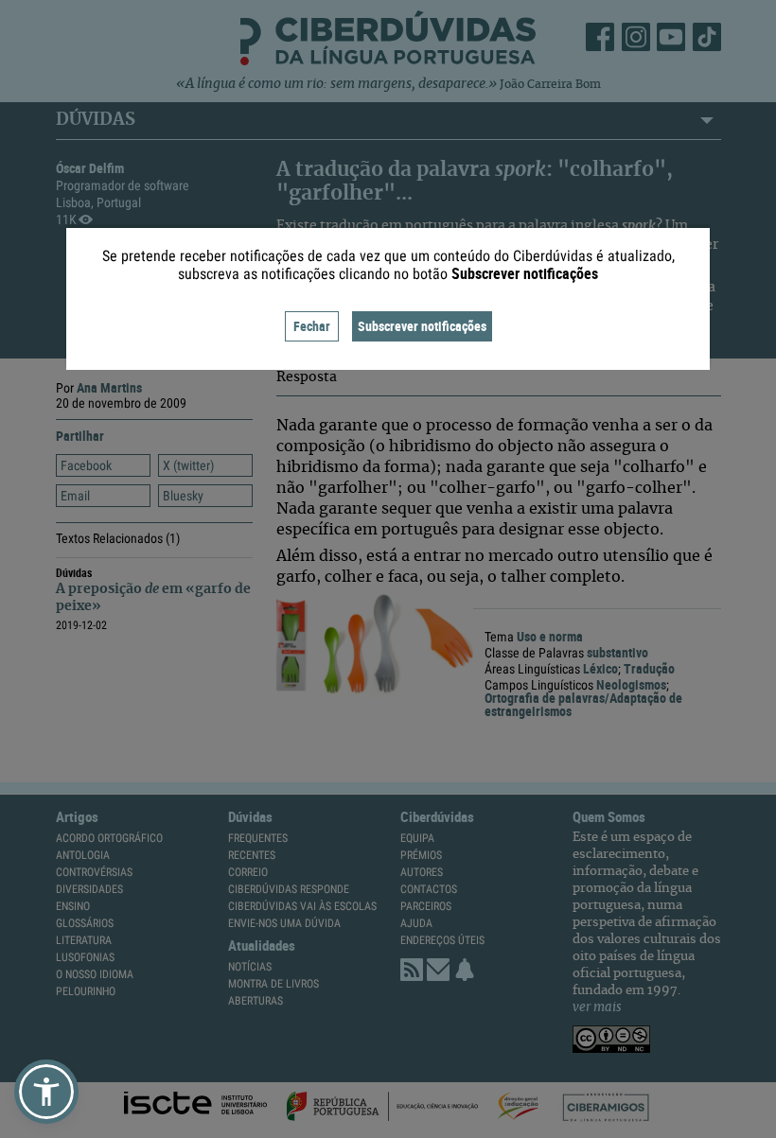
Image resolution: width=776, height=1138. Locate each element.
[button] (46, 1091)
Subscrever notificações (422, 326)
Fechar (311, 326)
